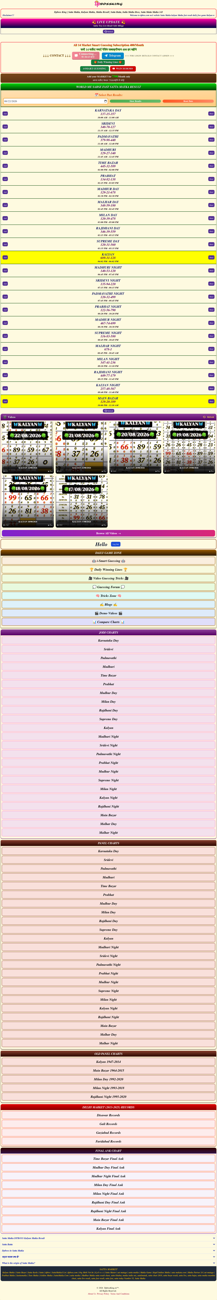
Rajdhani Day (108, 710)
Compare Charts (108, 621)
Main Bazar (108, 815)
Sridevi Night (109, 745)
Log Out (116, 544)
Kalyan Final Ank (108, 1228)
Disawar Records (108, 1115)
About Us (92, 1293)
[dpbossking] (108, 4)
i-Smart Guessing (108, 560)
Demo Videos (108, 613)
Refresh (110, 31)
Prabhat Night (108, 762)
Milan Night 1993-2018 (108, 1088)
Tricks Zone (108, 595)
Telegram (115, 55)
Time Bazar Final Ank (108, 1158)
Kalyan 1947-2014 (108, 1061)
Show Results (135, 101)
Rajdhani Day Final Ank (108, 1202)
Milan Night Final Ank (108, 1193)
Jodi (5, 113)
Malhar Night (108, 832)
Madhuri (109, 666)
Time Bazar (108, 675)
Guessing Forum (108, 586)
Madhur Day (108, 692)
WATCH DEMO (124, 68)
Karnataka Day (108, 640)
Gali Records (108, 1123)
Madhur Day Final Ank (109, 1167)
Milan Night (108, 788)
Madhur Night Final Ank (109, 1176)
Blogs (108, 604)
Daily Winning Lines (108, 569)
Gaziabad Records (108, 1132)
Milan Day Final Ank (108, 1184)
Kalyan (108, 727)
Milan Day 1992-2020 (108, 1079)
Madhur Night (108, 771)
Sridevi (108, 649)
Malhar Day (108, 823)
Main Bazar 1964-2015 (108, 1070)
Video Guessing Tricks (108, 578)
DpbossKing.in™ (111, 1287)
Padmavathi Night (108, 754)
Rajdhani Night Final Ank (108, 1211)
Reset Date (188, 101)
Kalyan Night (108, 797)
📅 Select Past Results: (108, 95)
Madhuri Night (108, 736)
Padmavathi (108, 657)
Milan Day (108, 701)
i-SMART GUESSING (94, 68)
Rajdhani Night (108, 806)
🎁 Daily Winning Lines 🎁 (108, 62)
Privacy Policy (103, 1293)
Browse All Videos (108, 533)
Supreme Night (108, 780)
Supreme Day (108, 719)
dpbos (47, 1272)
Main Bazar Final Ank (108, 1219)
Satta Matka (140, 1278)
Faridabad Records (108, 1141)
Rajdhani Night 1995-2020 (108, 1096)
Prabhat (108, 684)
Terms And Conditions (119, 1293)
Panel (211, 113)
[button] (108, 553)
